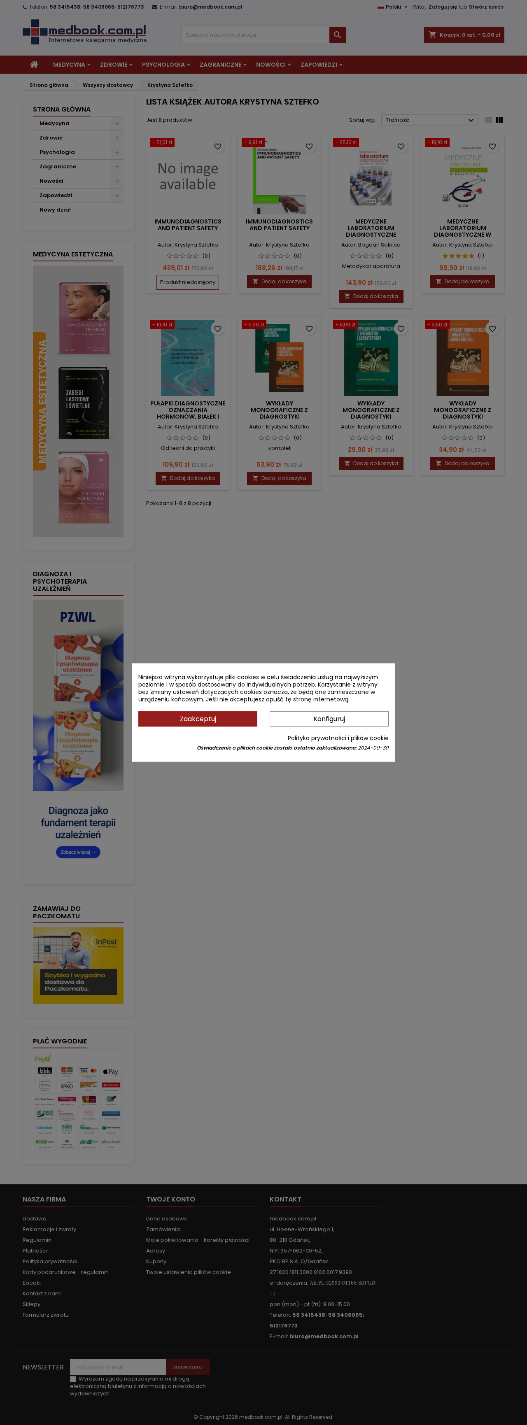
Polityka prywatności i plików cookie (338, 738)
